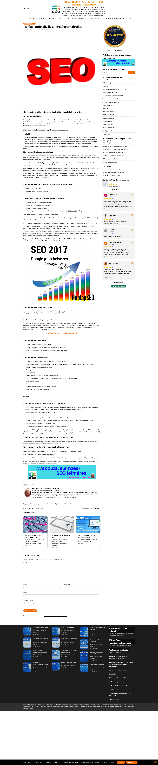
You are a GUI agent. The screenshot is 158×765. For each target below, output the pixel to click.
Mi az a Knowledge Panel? (68, 627)
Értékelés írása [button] (115, 189)
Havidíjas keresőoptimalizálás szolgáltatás (113, 155)
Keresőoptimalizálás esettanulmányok (112, 95)
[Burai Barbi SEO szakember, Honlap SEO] (27, 497)
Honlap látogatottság (33, 504)
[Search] (28, 8)
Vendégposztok (106, 131)
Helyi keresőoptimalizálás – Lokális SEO (113, 89)
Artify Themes (29, 708)
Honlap (25, 592)
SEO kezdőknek (106, 115)
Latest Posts (32, 484)
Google (104, 86)
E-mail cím (66, 584)
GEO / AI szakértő (94, 18)
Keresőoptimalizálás (57, 504)
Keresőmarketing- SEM (108, 92)
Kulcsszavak (105, 105)
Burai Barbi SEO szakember (121, 670)
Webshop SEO (106, 134)
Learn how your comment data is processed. (55, 616)
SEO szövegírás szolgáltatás (109, 159)
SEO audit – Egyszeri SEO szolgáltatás (112, 152)
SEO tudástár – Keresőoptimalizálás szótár (120, 645)
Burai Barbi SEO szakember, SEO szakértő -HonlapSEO (84, 3)
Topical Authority (107, 127)
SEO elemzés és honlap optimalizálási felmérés (114, 146)
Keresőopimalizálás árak (74, 18)
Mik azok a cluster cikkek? (97, 664)
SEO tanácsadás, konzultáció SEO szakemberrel (115, 149)
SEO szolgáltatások (55, 18)
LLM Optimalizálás (107, 111)
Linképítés (105, 108)
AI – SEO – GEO (107, 79)
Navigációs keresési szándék (40, 627)
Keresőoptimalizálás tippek (109, 99)
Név (25, 584)
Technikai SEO (106, 124)
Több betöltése (118, 282)
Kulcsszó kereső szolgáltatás (109, 162)
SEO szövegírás (68, 504)
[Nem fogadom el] (155, 762)
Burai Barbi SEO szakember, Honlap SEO (34, 29)
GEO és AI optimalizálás (108, 143)
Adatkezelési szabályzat (115, 652)
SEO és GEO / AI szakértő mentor (111, 175)
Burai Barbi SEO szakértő (112, 18)
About (25, 484)
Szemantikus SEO (107, 118)
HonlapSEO (56, 490)
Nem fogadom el (131, 762)
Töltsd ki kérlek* (28, 600)
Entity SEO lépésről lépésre (68, 662)
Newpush (116, 699)
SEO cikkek (127, 18)
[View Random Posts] (24, 8)
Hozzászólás (27, 563)
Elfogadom (121, 762)
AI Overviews (106, 83)
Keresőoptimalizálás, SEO (36, 18)
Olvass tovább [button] (108, 209)
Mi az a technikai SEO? (86, 535)
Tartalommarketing (107, 121)
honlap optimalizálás (45, 504)
